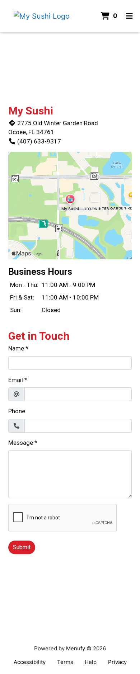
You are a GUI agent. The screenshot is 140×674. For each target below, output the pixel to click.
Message (20, 442)
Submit (22, 547)
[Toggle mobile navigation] (129, 16)
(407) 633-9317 (39, 141)
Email (15, 379)
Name (16, 348)
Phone (16, 411)
